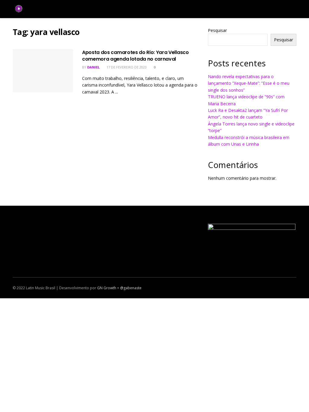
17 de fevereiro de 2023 (126, 67)
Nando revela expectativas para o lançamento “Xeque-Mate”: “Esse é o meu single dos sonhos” (248, 83)
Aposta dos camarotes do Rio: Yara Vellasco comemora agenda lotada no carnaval (135, 55)
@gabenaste (131, 287)
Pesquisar (217, 30)
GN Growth (106, 287)
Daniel (93, 67)
